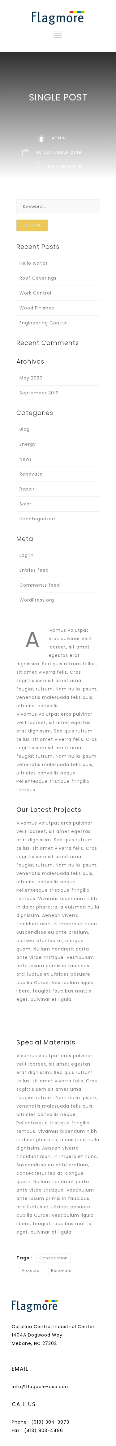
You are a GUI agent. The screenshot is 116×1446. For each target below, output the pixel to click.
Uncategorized (37, 519)
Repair (27, 489)
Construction (53, 1258)
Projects (30, 1270)
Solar (25, 504)
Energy (27, 444)
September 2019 (39, 393)
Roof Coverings (38, 278)
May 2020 (31, 378)
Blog (24, 429)
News (25, 459)
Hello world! (33, 263)
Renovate (31, 474)
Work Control (35, 293)
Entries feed (34, 570)
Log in (26, 555)
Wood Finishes (36, 308)
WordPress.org (36, 600)
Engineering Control (43, 323)
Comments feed (39, 585)
